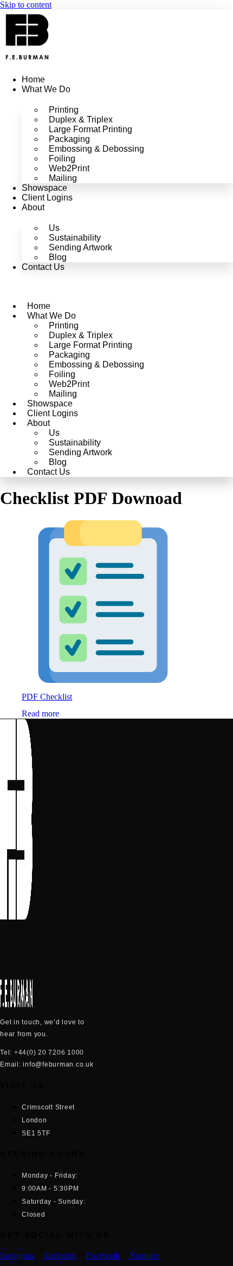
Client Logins (47, 197)
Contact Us (43, 267)
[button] (116, 285)
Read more (40, 713)
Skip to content (25, 4)
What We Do (46, 89)
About (33, 207)
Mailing (63, 178)
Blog (58, 257)
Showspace (44, 187)
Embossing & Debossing (96, 148)
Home (33, 79)
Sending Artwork (80, 247)
